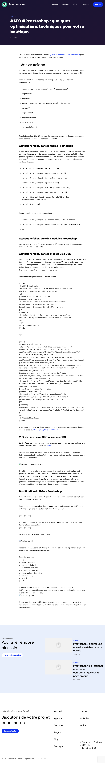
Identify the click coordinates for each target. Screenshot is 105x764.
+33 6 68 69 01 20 (88, 748)
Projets (57, 732)
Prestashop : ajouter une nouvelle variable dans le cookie (87, 647)
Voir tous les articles (12, 655)
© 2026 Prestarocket (9, 758)
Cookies (43, 758)
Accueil (58, 711)
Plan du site (35, 758)
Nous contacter (10, 731)
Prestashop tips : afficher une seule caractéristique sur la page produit (88, 671)
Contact (98, 4)
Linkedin (84, 718)
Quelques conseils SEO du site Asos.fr (65, 55)
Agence (55, 4)
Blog (75, 4)
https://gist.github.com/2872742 (46, 430)
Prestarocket (17, 4)
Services (65, 4)
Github (83, 725)
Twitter (83, 711)
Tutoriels (13, 16)
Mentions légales (24, 758)
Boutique (84, 4)
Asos (49, 446)
